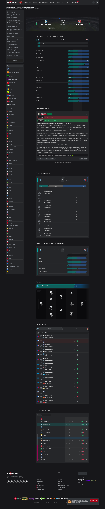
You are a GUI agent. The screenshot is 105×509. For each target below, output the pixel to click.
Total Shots (38, 53)
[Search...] (93, 2)
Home (42, 332)
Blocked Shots (39, 57)
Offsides (38, 74)
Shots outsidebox (40, 64)
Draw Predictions (13, 44)
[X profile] (11, 481)
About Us (60, 481)
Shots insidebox (40, 60)
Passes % (38, 94)
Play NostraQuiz (13, 26)
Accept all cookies (93, 500)
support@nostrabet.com (84, 484)
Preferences (93, 503)
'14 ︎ (39, 43)
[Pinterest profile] (14, 481)
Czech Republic (14, 8)
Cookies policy (77, 502)
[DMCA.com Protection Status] (42, 498)
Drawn (40, 261)
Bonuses (35, 2)
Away (46, 332)
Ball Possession (39, 77)
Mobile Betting (40, 485)
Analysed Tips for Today (15, 15)
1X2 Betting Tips (13, 50)
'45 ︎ (39, 46)
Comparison (40, 481)
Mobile (58, 2)
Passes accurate (40, 90)
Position (41, 254)
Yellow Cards (39, 80)
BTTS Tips (11, 58)
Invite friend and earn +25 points (15, 30)
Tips (9, 8)
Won (40, 258)
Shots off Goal (39, 50)
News (63, 2)
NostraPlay (75, 2)
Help (68, 2)
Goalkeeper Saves (40, 84)
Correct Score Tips (13, 41)
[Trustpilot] (19, 498)
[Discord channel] (26, 481)
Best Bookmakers (43, 2)
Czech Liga (22, 8)
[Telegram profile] (23, 481)
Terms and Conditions (63, 485)
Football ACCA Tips (13, 33)
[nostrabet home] (12, 473)
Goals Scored (42, 268)
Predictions (27, 2)
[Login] (97, 2)
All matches (12, 12)
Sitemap (60, 489)
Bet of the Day (12, 36)
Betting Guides (40, 489)
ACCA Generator (13, 17)
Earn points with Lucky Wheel (14, 23)
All (38, 332)
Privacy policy (61, 487)
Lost (40, 265)
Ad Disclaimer (61, 491)
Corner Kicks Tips (13, 55)
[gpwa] (25, 498)
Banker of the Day (13, 47)
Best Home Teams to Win (15, 52)
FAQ (59, 477)
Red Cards (38, 100)
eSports (39, 487)
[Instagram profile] (17, 481)
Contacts (60, 479)
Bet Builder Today (13, 39)
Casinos (52, 2)
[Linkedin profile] (20, 481)
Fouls (37, 67)
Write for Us (61, 483)
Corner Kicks (39, 70)
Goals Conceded (43, 271)
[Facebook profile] (8, 481)
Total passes (39, 87)
